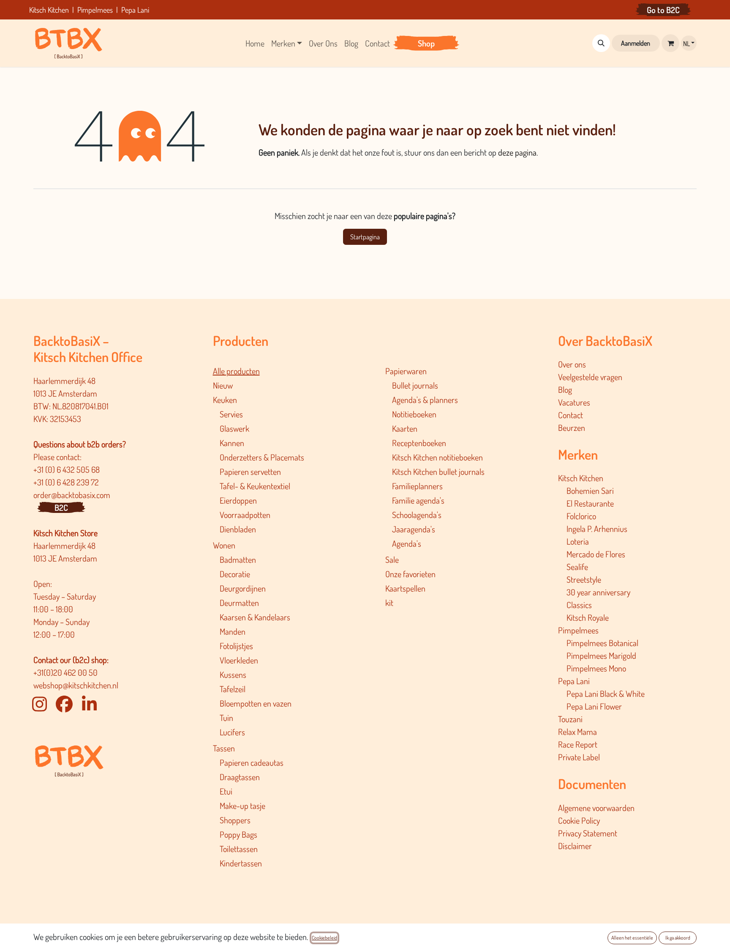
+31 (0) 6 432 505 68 (67, 469)
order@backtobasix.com (71, 494)
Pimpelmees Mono (596, 668)
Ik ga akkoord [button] (677, 938)
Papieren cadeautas (251, 762)
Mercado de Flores (596, 553)
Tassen (224, 748)
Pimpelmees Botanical (602, 642)
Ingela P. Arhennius (597, 528)
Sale (392, 559)
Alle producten (236, 370)
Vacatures (574, 402)
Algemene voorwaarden (596, 807)
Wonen (224, 545)
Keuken (225, 399)
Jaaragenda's (413, 528)
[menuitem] (255, 43)
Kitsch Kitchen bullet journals (438, 471)
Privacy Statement (587, 833)
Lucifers (232, 731)
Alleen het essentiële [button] (632, 938)
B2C (61, 507)
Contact (570, 414)
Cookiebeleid (324, 938)
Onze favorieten (410, 573)
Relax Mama (577, 731)
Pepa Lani (574, 680)
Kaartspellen (405, 588)
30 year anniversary (598, 591)
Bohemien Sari (590, 490)
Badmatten (238, 559)
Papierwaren (406, 370)
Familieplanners (417, 485)
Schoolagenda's (416, 514)
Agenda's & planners (425, 399)
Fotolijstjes (236, 645)
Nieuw (223, 385)
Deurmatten (239, 602)
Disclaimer (575, 845)
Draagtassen (240, 776)
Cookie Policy (579, 820)
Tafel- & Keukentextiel (255, 485)
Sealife (577, 566)
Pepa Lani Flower (594, 706)
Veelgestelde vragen (590, 376)
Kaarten (404, 428)
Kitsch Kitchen (580, 477)
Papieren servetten (250, 471)
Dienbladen (238, 528)
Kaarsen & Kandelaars (255, 616)
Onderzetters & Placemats (262, 457)
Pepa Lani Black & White (606, 693)
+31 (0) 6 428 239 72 (67, 482)
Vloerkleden (239, 660)
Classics (579, 604)
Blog (565, 389)
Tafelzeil (232, 688)
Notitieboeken (414, 413)
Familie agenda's (418, 500)
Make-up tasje (242, 805)
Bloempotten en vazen (255, 703)
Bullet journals (415, 385)
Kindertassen (241, 863)
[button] (601, 43)
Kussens (233, 674)
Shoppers (235, 819)
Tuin (226, 717)
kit (389, 602)
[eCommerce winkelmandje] (670, 43)
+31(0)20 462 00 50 (65, 672)
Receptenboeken (419, 442)
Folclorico (581, 515)
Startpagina (365, 237)
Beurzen (571, 427)
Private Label (579, 756)
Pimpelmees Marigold (601, 655)
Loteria (578, 541)
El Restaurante (590, 503)
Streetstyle (584, 579)
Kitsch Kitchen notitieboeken (437, 457)
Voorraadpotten (245, 514)
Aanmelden (635, 43)
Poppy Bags (238, 834)
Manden (232, 631)
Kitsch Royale (588, 617)
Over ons (572, 364)
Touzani (570, 718)
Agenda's (406, 543)
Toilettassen (239, 848)
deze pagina (517, 152)
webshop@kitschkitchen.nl (75, 685)
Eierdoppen (238, 500)
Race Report (577, 744)
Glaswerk (234, 428)
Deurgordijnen (243, 588)
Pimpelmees (578, 630)
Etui (226, 791)
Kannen (232, 442)
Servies (231, 413)
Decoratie (235, 573)
